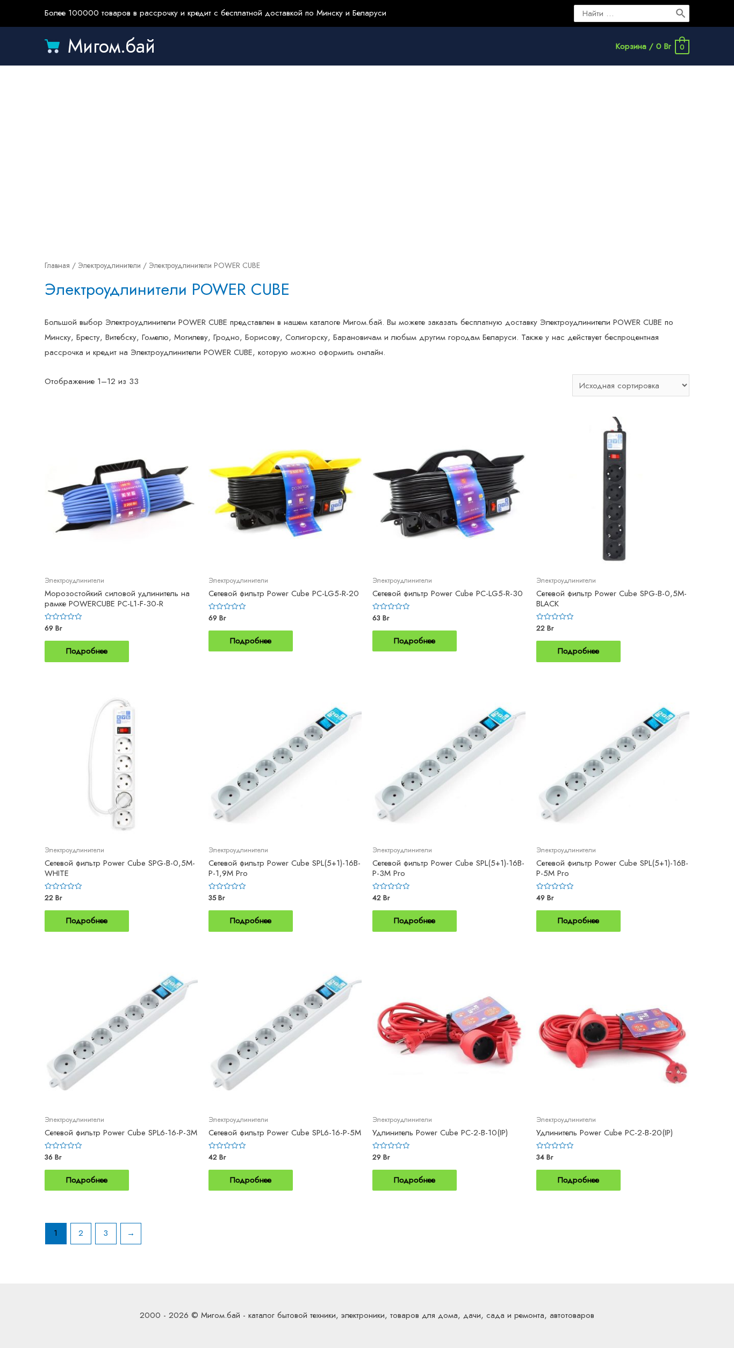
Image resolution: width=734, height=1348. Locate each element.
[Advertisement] (367, 151)
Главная (57, 265)
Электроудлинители (109, 265)
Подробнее (86, 651)
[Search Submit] (681, 13)
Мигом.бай (111, 46)
